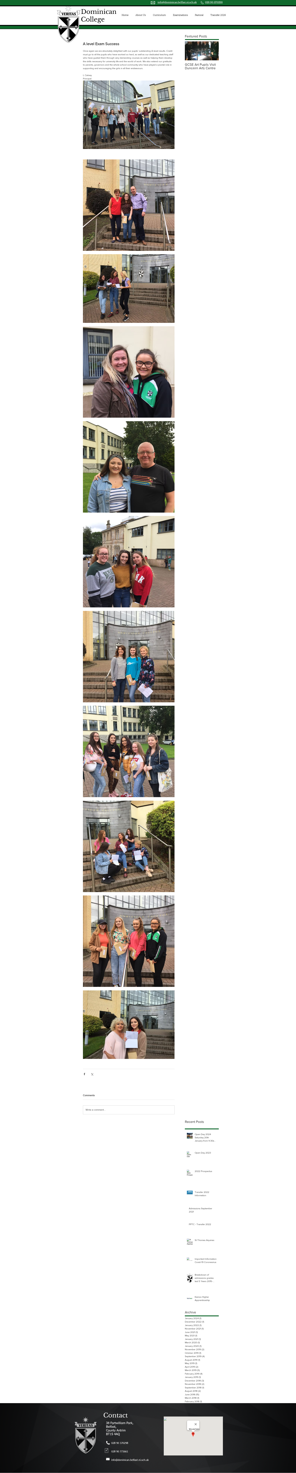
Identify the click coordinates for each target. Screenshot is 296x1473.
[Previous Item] (189, 50)
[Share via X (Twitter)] (91, 1074)
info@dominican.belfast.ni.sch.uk (177, 2)
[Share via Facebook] (84, 1074)
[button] (140, 15)
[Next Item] (213, 50)
